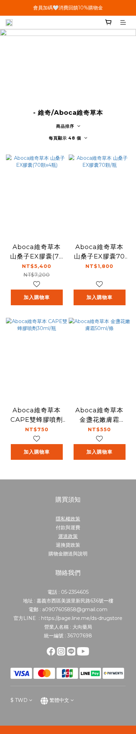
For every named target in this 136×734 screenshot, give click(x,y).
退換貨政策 (68, 545)
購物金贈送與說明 (68, 553)
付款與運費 (68, 527)
